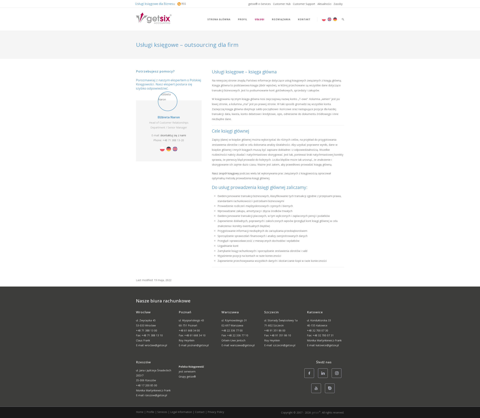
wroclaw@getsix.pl (156, 345)
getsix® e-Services (259, 4)
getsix (316, 412)
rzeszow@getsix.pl (156, 395)
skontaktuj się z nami (173, 135)
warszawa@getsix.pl (242, 345)
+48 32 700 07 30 (317, 330)
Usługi (259, 19)
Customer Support (304, 4)
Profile (150, 412)
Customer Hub (282, 4)
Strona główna (218, 19)
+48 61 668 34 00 (189, 330)
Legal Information (181, 412)
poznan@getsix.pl (198, 345)
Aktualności (324, 4)
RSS (183, 3)
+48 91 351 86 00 (274, 330)
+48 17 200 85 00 (146, 385)
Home (139, 412)
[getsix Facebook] (310, 377)
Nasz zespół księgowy (225, 173)
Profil (242, 19)
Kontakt (304, 19)
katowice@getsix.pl (327, 345)
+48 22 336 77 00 (232, 330)
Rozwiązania (281, 19)
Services (162, 412)
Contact (200, 412)
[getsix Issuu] (330, 393)
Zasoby (338, 4)
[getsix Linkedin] (323, 377)
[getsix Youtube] (317, 393)
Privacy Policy (216, 412)
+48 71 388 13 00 (146, 330)
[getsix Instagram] (337, 377)
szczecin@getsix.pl (284, 345)
